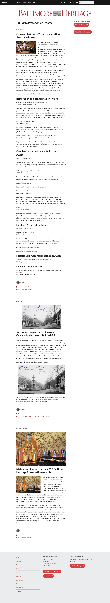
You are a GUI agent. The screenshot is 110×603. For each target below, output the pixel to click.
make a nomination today (33, 508)
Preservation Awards (23, 287)
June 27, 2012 (20, 29)
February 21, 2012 (21, 428)
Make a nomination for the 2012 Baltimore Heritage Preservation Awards (40, 471)
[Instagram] (73, 2)
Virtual (18, 572)
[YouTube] (70, 2)
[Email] (77, 2)
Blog (17, 568)
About (18, 557)
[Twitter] (64, 2)
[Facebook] (62, 2)
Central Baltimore (45, 416)
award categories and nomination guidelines (45, 505)
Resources (19, 587)
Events (18, 565)
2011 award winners (32, 501)
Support (18, 591)
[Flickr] (67, 2)
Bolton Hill (36, 416)
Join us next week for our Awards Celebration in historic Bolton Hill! (35, 334)
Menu (5, 2)
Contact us (46, 565)
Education (20, 413)
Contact (18, 561)
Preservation (20, 580)
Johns (23, 282)
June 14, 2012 (20, 301)
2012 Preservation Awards (25, 289)
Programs (19, 584)
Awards (18, 576)
